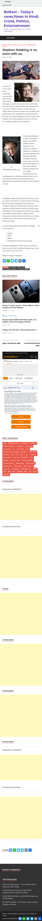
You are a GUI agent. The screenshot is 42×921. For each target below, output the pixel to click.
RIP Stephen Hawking (10, 269)
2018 (4, 443)
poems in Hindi (15, 460)
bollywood (25, 443)
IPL (17, 454)
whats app (6, 469)
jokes (21, 454)
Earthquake (6, 449)
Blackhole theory (15, 267)
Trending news (31, 44)
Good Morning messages (11, 452)
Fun (13, 449)
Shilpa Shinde (30, 463)
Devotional (29, 446)
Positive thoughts (27, 460)
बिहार (25, 472)
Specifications (7, 466)
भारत (30, 472)
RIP (24, 267)
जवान (4, 472)
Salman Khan (20, 463)
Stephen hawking (23, 269)
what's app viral (28, 466)
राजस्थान (35, 472)
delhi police (20, 446)
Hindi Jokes (32, 452)
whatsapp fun (16, 469)
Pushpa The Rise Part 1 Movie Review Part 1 (19, 330)
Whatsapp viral (26, 469)
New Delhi (25, 457)
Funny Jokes (20, 449)
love (26, 454)
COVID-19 (33, 443)
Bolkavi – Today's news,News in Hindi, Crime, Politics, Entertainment (21, 18)
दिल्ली (9, 472)
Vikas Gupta (17, 466)
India (12, 454)
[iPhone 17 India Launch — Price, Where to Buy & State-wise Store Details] (21, 292)
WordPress (13, 918)
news (31, 457)
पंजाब (14, 472)
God (27, 449)
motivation (33, 454)
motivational (7, 457)
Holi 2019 (6, 454)
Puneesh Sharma (8, 463)
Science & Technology (19, 44)
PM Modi (6, 460)
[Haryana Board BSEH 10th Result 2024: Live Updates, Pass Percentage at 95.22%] (9, 316)
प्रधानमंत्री (19, 472)
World (4, 46)
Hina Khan (24, 452)
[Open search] (37, 38)
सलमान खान (6, 474)
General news (6, 44)
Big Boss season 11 (14, 443)
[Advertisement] (21, 507)
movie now (16, 457)
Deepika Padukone (9, 446)
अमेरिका (35, 469)
